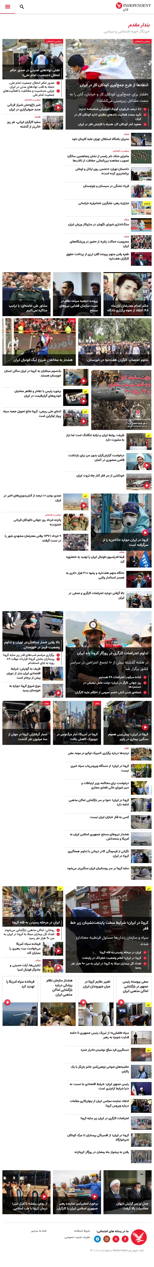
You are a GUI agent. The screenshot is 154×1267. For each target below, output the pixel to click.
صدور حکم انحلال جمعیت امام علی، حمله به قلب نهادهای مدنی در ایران (31, 85)
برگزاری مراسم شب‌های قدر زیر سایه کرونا (28, 655)
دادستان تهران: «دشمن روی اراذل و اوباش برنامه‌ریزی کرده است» (102, 171)
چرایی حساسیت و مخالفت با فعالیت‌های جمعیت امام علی (28, 93)
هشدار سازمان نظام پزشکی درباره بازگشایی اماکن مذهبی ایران (59, 987)
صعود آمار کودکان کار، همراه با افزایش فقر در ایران (109, 124)
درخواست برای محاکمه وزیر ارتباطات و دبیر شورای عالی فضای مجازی (105, 785)
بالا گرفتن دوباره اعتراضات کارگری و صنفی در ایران (96, 595)
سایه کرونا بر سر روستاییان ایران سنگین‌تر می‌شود (97, 868)
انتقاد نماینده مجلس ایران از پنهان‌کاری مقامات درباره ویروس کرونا (99, 1103)
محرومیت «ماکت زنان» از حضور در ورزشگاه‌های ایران (99, 244)
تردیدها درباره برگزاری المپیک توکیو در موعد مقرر (98, 753)
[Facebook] (125, 1239)
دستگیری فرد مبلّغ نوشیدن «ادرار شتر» (105, 1050)
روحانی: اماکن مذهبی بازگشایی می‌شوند (29, 930)
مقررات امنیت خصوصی (77, 1237)
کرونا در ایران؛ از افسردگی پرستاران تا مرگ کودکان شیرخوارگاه (98, 1137)
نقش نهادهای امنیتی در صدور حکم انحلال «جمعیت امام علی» (35, 73)
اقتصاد (38, 117)
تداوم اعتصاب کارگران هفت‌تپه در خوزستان (117, 360)
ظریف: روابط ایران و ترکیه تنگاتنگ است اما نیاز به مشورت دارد (95, 437)
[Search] (21, 7)
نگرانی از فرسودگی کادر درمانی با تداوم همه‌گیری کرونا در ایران (98, 853)
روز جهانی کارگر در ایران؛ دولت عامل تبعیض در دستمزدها (112, 685)
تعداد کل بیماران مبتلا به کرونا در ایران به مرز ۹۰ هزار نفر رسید (106, 966)
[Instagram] (106, 1239)
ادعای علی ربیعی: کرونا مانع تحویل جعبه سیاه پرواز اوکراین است (32, 414)
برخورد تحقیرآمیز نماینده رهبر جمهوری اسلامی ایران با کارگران (77, 1206)
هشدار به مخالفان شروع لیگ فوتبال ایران (43, 360)
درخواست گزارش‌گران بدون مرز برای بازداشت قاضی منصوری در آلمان (96, 458)
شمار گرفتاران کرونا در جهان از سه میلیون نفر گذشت (27, 737)
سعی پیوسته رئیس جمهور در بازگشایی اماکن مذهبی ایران (135, 986)
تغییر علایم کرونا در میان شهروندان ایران (96, 984)
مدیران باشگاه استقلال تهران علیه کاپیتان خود (100, 139)
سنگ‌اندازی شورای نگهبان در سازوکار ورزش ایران (98, 224)
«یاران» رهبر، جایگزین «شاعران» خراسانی (103, 203)
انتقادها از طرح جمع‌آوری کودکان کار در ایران (114, 85)
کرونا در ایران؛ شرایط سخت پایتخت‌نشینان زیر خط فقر (109, 925)
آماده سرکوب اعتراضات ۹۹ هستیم (120, 677)
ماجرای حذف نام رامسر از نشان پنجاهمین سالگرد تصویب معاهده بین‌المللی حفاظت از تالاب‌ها (98, 158)
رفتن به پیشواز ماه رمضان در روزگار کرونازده (102, 1152)
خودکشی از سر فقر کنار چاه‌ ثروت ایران (100, 475)
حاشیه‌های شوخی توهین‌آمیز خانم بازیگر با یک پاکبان (100, 1069)
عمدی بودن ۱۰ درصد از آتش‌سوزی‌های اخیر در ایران (32, 498)
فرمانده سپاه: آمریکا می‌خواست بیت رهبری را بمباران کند (25, 948)
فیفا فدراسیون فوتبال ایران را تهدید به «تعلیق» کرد (95, 559)
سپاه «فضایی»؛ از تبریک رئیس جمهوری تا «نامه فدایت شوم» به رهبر (99, 1035)
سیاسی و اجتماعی (142, 41)
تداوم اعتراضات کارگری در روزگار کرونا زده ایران (112, 653)
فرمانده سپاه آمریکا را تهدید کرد (20, 984)
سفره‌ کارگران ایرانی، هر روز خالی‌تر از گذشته (24, 124)
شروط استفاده (82, 1231)
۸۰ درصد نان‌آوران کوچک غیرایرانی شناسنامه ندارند (110, 109)
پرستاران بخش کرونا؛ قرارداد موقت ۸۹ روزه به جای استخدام (30, 661)
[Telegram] (97, 1239)
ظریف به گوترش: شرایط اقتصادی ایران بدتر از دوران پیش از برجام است (24, 673)
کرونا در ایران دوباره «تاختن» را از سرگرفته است (125, 543)
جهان (97, 703)
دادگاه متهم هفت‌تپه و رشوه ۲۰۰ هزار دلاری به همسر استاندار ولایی (95, 575)
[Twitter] (115, 1239)
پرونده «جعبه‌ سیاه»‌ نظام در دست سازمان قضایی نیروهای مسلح (78, 306)
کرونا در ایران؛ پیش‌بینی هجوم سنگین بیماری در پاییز (128, 737)
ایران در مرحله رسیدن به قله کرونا (120, 952)
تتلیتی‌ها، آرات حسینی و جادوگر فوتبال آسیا (25, 967)
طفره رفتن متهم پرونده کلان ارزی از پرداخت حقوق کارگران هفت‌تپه (97, 256)
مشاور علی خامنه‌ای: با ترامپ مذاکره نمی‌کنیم (28, 308)
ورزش (126, 134)
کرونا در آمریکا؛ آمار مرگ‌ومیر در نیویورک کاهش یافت (77, 737)
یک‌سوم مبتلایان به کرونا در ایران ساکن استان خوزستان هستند (32, 373)
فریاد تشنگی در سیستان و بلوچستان (105, 186)
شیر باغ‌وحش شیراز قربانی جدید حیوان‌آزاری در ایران (24, 107)
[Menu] (7, 7)
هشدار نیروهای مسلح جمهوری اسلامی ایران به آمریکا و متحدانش (99, 836)
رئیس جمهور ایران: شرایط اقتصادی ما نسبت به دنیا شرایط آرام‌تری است (99, 1086)
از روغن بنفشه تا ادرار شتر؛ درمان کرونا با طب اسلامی (29, 1206)
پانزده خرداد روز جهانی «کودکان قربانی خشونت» (37, 522)
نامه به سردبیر (39, 1231)
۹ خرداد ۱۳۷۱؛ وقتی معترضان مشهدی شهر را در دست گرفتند (33, 538)
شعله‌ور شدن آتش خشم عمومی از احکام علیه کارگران (108, 692)
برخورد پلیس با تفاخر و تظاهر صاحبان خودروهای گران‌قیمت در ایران (37, 393)
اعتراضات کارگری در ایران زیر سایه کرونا (105, 1118)
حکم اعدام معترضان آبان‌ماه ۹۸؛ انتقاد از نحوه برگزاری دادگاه (127, 308)
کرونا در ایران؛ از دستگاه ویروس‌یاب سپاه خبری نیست (100, 768)
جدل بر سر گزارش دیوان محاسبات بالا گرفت (132, 1206)
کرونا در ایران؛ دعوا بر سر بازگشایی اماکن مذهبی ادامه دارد (99, 802)
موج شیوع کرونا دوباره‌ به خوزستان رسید (25, 688)
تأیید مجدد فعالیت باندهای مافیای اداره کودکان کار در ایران (107, 117)
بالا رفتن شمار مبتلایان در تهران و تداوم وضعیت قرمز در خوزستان (32, 645)
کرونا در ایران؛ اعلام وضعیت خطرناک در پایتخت (111, 958)
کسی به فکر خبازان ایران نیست (109, 817)
